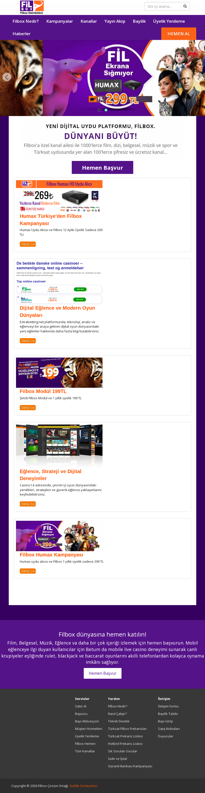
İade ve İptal (117, 758)
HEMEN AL (179, 33)
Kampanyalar (59, 21)
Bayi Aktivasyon (87, 721)
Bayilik (139, 21)
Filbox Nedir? (25, 21)
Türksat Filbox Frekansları (127, 728)
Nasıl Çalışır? (117, 713)
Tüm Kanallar (85, 751)
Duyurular (165, 736)
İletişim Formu (168, 706)
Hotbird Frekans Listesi (125, 743)
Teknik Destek (119, 721)
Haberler (21, 33)
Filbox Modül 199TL (43, 391)
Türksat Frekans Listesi (125, 736)
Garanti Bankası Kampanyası (130, 766)
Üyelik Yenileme (169, 21)
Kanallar (88, 21)
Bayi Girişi (165, 721)
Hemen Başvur (102, 167)
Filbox (31, 7)
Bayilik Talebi (168, 713)
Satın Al (80, 706)
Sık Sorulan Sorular (122, 751)
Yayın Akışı (114, 21)
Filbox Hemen (85, 743)
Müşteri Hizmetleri (88, 728)
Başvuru (81, 713)
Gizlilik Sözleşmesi (83, 786)
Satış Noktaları (169, 728)
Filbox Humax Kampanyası (51, 554)
